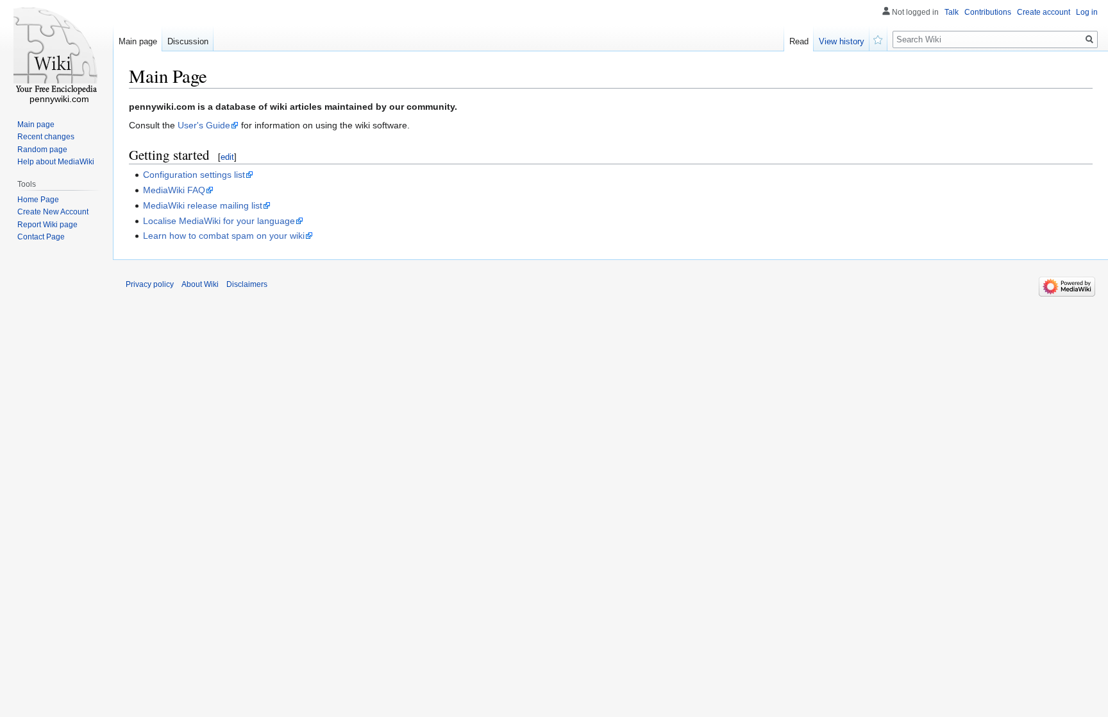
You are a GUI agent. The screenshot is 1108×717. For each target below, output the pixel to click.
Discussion (187, 41)
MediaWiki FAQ (174, 190)
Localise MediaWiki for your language (219, 221)
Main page (138, 41)
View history (841, 41)
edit (227, 157)
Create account (1043, 12)
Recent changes (45, 136)
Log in (1087, 12)
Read (799, 41)
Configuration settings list (194, 174)
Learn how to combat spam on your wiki (224, 235)
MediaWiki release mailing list (202, 205)
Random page (42, 149)
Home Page (38, 199)
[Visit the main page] (56, 51)
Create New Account (52, 211)
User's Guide (204, 125)
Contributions (987, 12)
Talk (951, 12)
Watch (878, 38)
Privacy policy (150, 284)
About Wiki (200, 284)
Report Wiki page (47, 224)
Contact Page (41, 236)
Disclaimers (246, 284)
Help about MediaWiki (55, 161)
